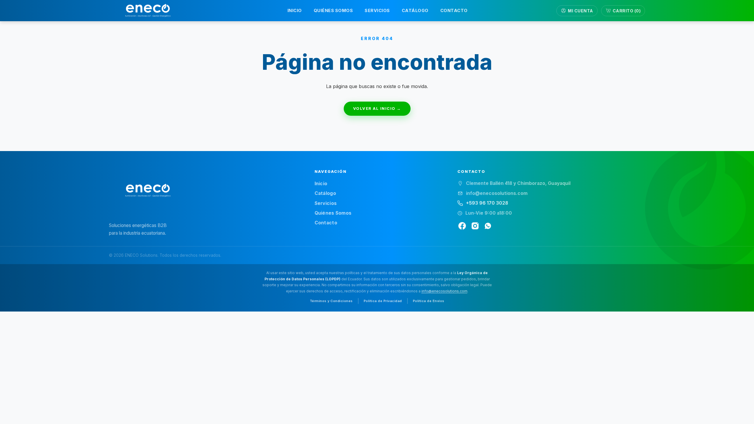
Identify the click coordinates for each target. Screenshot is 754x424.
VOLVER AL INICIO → (377, 108)
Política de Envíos (428, 301)
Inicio (321, 183)
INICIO (294, 10)
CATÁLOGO (415, 10)
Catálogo (325, 193)
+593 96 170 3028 (487, 203)
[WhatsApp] (488, 226)
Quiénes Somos (333, 213)
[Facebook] (462, 226)
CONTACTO (454, 10)
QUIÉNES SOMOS (333, 10)
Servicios (326, 203)
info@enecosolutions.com (444, 291)
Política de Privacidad (383, 301)
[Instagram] (475, 226)
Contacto (326, 223)
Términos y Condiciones (331, 301)
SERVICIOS (377, 10)
